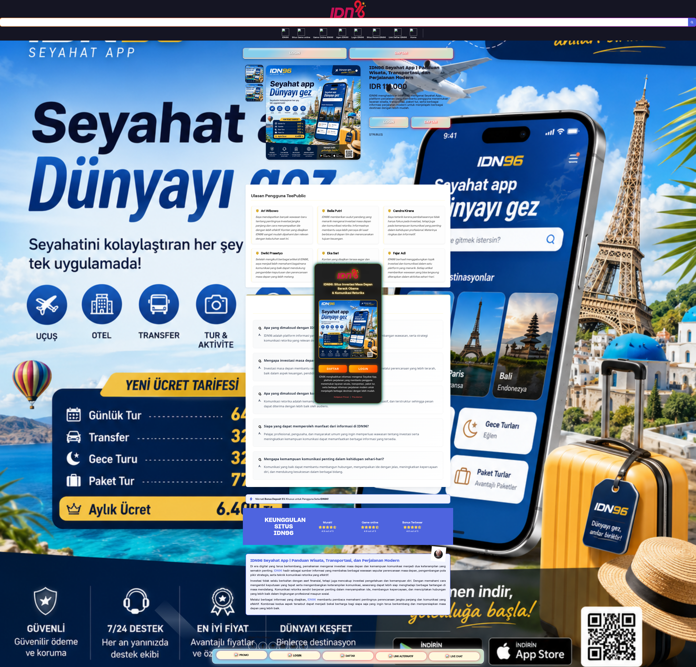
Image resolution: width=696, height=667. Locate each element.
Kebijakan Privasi (341, 397)
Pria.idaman (357, 397)
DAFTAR (333, 368)
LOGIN (363, 368)
